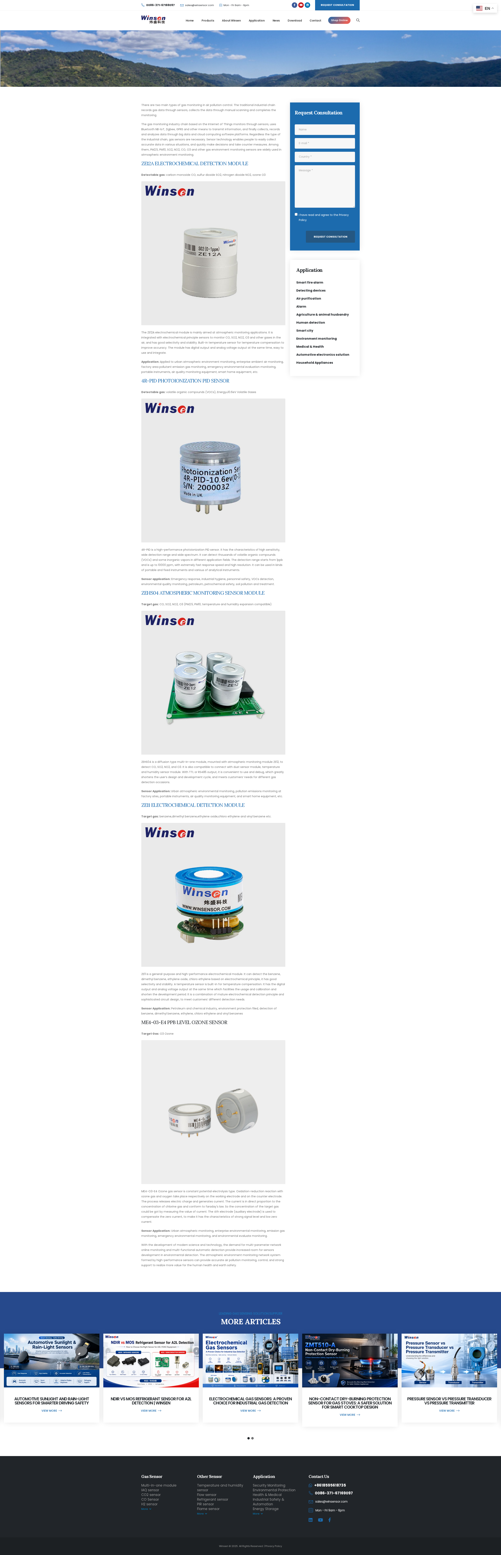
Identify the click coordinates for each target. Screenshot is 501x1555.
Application (257, 20)
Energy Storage (266, 1509)
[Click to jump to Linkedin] (307, 5)
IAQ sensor (150, 1490)
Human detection (310, 323)
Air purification (308, 298)
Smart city (304, 331)
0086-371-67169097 (334, 1493)
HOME (188, 50)
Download (295, 20)
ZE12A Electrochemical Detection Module (194, 163)
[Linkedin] (311, 1520)
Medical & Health (310, 347)
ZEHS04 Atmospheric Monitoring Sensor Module (202, 593)
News (276, 20)
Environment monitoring (316, 339)
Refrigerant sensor (212, 1499)
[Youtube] (320, 1520)
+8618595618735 (330, 1485)
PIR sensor (205, 1504)
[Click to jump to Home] (153, 20)
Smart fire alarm (309, 282)
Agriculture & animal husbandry (322, 314)
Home (190, 20)
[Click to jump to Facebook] (294, 5)
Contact (315, 20)
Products (208, 20)
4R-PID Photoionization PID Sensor (185, 381)
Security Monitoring (269, 1485)
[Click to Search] (358, 20)
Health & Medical (267, 1494)
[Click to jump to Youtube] (301, 5)
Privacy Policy (273, 1546)
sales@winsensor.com (199, 5)
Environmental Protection (274, 1490)
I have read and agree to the (324, 217)
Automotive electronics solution (322, 355)
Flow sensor (206, 1494)
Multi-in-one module (159, 1485)
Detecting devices (311, 290)
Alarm (301, 306)
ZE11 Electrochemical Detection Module (192, 805)
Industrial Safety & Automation (268, 1502)
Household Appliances (314, 363)
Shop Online (339, 20)
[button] (248, 1438)
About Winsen (231, 20)
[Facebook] (329, 1520)
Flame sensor (208, 1509)
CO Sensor (150, 1499)
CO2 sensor (151, 1494)
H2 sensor (149, 1504)
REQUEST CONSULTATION (337, 5)
